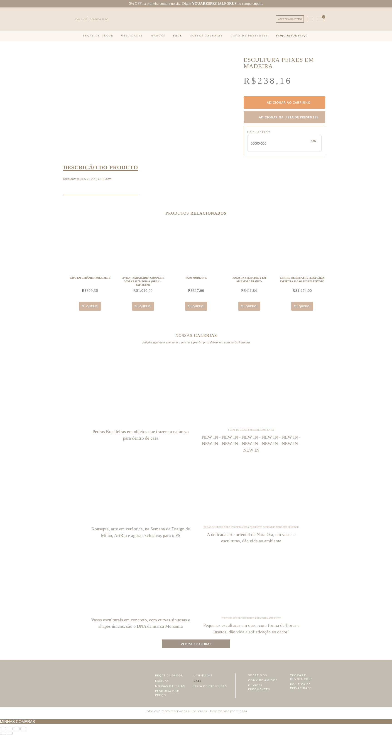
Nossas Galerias (206, 35)
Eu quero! (89, 306)
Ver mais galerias (196, 644)
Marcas (158, 35)
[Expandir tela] (10, 728)
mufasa (241, 711)
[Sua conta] (310, 19)
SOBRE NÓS (81, 19)
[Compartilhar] (17, 728)
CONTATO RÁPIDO (99, 19)
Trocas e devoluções (301, 677)
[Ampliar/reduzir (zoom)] (3, 728)
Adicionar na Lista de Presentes (288, 117)
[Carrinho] (320, 19)
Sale (177, 35)
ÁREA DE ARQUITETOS (290, 19)
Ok (313, 141)
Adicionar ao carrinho (288, 102)
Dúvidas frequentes (259, 687)
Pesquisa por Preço (292, 35)
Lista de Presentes (249, 35)
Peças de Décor (98, 35)
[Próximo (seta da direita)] (10, 733)
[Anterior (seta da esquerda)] (3, 733)
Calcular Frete (259, 131)
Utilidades (132, 35)
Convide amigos (263, 680)
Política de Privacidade (301, 686)
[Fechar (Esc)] (23, 728)
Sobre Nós (257, 675)
